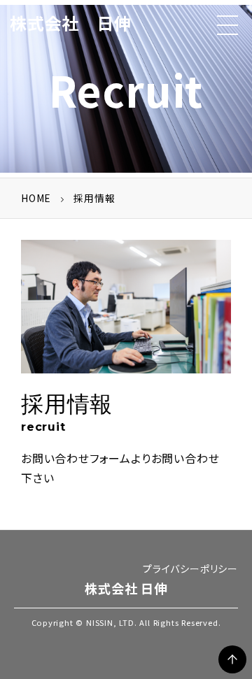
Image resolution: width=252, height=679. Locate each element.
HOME (36, 198)
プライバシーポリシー (190, 569)
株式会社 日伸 (71, 22)
